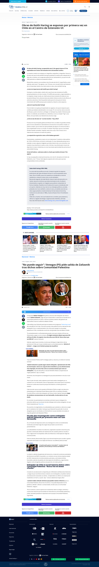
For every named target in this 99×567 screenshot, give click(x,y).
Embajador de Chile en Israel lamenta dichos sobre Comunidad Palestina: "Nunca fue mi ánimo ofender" (53, 351)
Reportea (41, 404)
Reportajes (12, 549)
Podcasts (11, 10)
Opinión (48, 10)
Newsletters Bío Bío (52, 1)
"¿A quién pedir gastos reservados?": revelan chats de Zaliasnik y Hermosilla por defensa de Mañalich (53, 445)
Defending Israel (66, 324)
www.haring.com (50, 200)
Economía (30, 10)
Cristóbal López (34, 275)
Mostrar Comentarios (46, 218)
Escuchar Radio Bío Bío (82, 1)
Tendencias (42, 10)
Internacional (24, 10)
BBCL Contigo (62, 10)
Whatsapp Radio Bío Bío (83, 559)
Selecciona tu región (16, 1)
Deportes (36, 10)
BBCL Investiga (54, 10)
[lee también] (32, 353)
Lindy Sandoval (30, 270)
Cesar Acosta (27, 31)
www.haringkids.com (62, 200)
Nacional (17, 10)
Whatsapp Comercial (59, 559)
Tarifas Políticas (12, 558)
